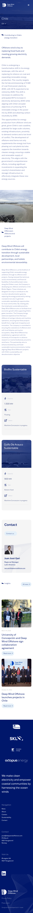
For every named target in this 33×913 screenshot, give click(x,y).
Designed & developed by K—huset (12, 907)
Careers (4, 814)
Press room (6, 903)
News (3, 809)
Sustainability (6, 817)
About (4, 812)
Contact (4, 820)
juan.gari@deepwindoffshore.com (14, 568)
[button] (28, 5)
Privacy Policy (6, 898)
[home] (8, 5)
